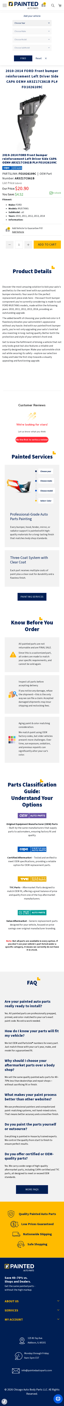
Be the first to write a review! (32, 439)
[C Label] (12, 168)
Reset (39, 58)
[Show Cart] (60, 5)
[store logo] (23, 5)
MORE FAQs (32, 1189)
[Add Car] (43, 5)
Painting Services (32, 596)
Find (23, 58)
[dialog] (4, 1401)
